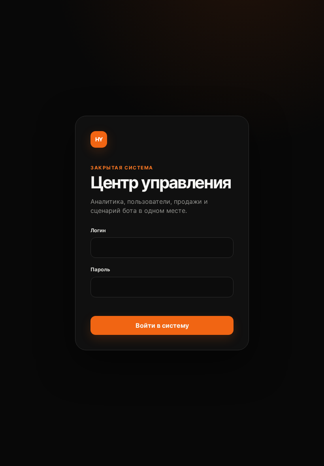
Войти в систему (162, 325)
